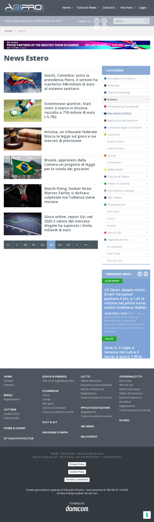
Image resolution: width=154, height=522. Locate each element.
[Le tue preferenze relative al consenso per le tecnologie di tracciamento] (147, 515)
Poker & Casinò (119, 183)
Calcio (111, 218)
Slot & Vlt (114, 232)
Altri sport (113, 211)
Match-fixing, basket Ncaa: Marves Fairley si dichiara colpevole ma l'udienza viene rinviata (69, 195)
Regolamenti (88, 412)
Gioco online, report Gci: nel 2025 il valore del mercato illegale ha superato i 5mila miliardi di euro (68, 223)
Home (66, 7)
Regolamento (12, 399)
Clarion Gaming (119, 92)
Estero (112, 99)
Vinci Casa (113, 253)
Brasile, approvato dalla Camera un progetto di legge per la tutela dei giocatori (69, 164)
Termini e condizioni (77, 479)
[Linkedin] (96, 21)
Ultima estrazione (91, 380)
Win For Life (114, 260)
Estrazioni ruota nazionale (96, 385)
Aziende (113, 85)
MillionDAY (115, 169)
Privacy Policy (77, 464)
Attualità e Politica (121, 78)
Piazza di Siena (118, 176)
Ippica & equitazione (123, 120)
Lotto (112, 155)
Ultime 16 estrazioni (131, 393)
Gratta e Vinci (116, 141)
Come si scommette (54, 407)
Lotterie (114, 134)
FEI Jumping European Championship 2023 (120, 107)
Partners (127, 7)
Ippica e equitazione (95, 407)
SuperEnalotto (118, 239)
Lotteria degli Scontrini (125, 127)
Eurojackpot (114, 246)
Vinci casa (125, 380)
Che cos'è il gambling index (58, 380)
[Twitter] (103, 27)
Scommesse (116, 204)
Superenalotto (130, 376)
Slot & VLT (49, 422)
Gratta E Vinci (12, 413)
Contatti (109, 7)
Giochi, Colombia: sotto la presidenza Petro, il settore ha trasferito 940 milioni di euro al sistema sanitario (71, 82)
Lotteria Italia (116, 148)
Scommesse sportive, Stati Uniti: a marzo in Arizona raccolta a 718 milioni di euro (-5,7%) (69, 110)
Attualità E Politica (18, 438)
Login (143, 7)
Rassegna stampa (121, 190)
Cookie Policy (77, 471)
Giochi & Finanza (120, 113)
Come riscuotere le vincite (58, 412)
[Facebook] (96, 27)
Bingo (8, 395)
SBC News (115, 197)
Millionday (89, 436)
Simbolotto (114, 162)
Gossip (111, 225)
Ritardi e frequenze (92, 389)
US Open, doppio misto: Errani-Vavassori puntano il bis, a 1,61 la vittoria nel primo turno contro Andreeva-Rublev (125, 298)
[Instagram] (103, 21)
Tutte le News (87, 7)
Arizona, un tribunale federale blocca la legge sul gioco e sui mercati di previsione (70, 136)
